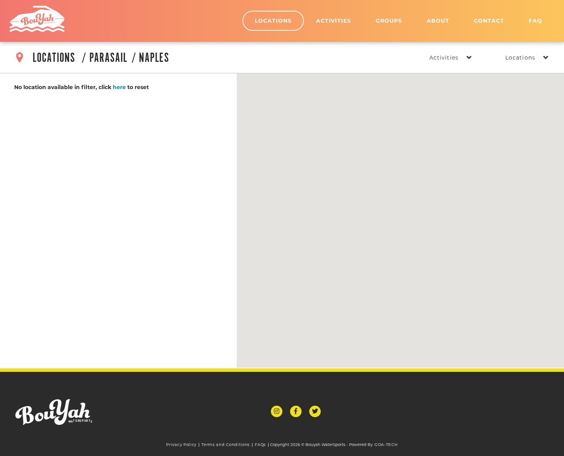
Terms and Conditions (225, 444)
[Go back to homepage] (37, 19)
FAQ (535, 20)
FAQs (260, 444)
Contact (489, 20)
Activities (333, 20)
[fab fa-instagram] (276, 411)
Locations (273, 20)
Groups (389, 20)
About (438, 20)
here (119, 87)
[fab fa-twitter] (315, 411)
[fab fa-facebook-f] (296, 411)
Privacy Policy (181, 444)
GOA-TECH (386, 444)
